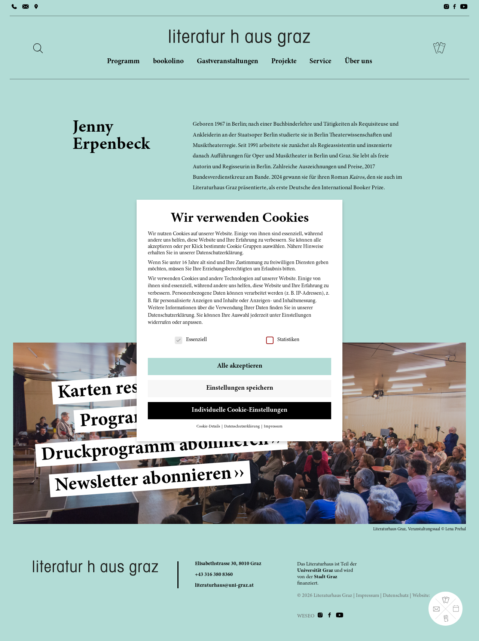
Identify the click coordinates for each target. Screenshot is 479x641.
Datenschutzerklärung (171, 315)
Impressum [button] (273, 426)
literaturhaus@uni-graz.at (224, 585)
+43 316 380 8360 (214, 574)
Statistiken (288, 340)
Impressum (367, 595)
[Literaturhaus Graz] (239, 38)
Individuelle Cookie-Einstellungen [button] (239, 410)
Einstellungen (296, 315)
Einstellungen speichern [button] (239, 388)
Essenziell (196, 340)
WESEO (305, 616)
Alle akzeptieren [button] (239, 366)
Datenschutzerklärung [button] (242, 426)
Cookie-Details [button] (208, 426)
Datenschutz (396, 595)
